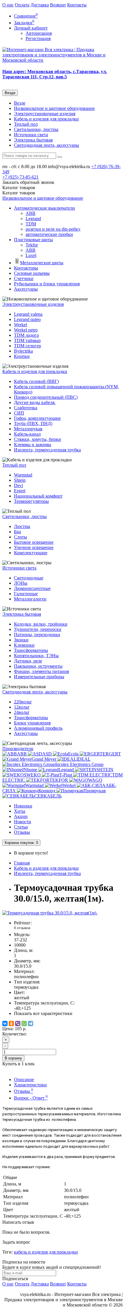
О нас (8, 4)
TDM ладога (26, 335)
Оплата (22, 4)
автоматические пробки (49, 234)
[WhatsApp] (24, 1023)
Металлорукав (28, 428)
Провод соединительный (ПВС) (46, 397)
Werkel (20, 324)
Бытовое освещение (33, 542)
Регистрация (38, 38)
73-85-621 (20, 177)
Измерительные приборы (39, 676)
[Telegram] (30, 1023)
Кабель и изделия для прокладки (46, 118)
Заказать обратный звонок (28, 182)
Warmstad (23, 474)
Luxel (31, 255)
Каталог (18, 192)
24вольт (21, 712)
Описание (24, 1079)
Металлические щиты (41, 262)
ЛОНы (20, 583)
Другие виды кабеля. (35, 402)
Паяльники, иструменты (38, 666)
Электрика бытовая (33, 139)
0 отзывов (22, 928)
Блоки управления (32, 722)
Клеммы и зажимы (32, 444)
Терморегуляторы (31, 501)
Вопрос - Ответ (31, 1097)
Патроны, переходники (37, 634)
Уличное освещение (33, 547)
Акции (21, 816)
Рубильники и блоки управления (47, 283)
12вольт (21, 707)
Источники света (31, 134)
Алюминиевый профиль (38, 728)
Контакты (77, 4)
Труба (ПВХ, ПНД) (33, 423)
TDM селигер (27, 345)
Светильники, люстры (36, 129)
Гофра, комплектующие (37, 418)
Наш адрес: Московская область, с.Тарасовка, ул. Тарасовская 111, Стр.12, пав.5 (54, 74)
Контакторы (26, 267)
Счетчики (23, 278)
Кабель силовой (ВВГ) (36, 381)
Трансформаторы (31, 650)
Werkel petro (26, 329)
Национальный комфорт (38, 495)
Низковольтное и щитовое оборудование (54, 108)
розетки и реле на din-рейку (53, 229)
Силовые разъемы (32, 273)
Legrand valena (28, 314)
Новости (22, 821)
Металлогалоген (30, 598)
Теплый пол (26, 124)
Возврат (58, 4)
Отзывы (22, 832)
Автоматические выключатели (44, 208)
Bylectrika (23, 350)
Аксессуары (26, 288)
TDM (31, 223)
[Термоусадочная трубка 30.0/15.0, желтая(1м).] (49, 912)
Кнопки (22, 356)
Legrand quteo (27, 319)
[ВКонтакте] (5, 1023)
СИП (19, 412)
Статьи (21, 826)
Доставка (40, 4)
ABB (30, 213)
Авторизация (39, 33)
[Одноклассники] (11, 1023)
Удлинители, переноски (37, 629)
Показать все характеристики (43, 1013)
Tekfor (32, 244)
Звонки (21, 639)
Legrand (33, 218)
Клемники (24, 645)
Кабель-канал (27, 434)
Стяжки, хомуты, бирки (37, 439)
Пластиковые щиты (33, 239)
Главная (22, 862)
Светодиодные (28, 577)
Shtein (20, 480)
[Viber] (17, 1023)
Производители (17, 748)
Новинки (23, 805)
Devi (18, 485)
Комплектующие (30, 552)
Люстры (22, 526)
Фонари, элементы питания (41, 671)
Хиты (19, 811)
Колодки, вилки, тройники (40, 624)
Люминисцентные (32, 588)
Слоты (20, 536)
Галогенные (26, 593)
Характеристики (30, 1084)
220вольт (23, 701)
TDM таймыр (27, 340)
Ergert (19, 490)
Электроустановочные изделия (44, 113)
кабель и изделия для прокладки (46, 1251)
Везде (19, 103)
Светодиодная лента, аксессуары (46, 145)
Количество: (14, 1033)
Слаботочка (25, 407)
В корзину (13, 1058)
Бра (17, 531)
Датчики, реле (28, 660)
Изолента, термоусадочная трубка (47, 449)
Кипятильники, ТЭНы (36, 655)
